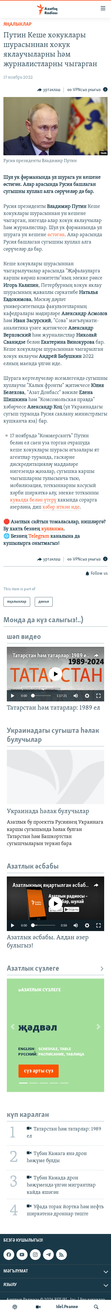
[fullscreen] (98, 695)
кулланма (52, 529)
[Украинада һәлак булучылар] (55, 777)
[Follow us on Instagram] (35, 1254)
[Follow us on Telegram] (48, 1254)
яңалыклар (17, 24)
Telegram (38, 536)
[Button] (48, 90)
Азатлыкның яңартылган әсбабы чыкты (59, 885)
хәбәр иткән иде (61, 507)
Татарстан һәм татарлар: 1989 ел (51, 656)
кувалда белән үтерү (33, 500)
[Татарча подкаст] (14, 1307)
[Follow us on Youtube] (22, 1254)
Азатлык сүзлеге (33, 969)
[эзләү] (96, 1307)
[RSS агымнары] (61, 1254)
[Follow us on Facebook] (8, 1254)
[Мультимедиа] (38, 1307)
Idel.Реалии (67, 1307)
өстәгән (56, 235)
